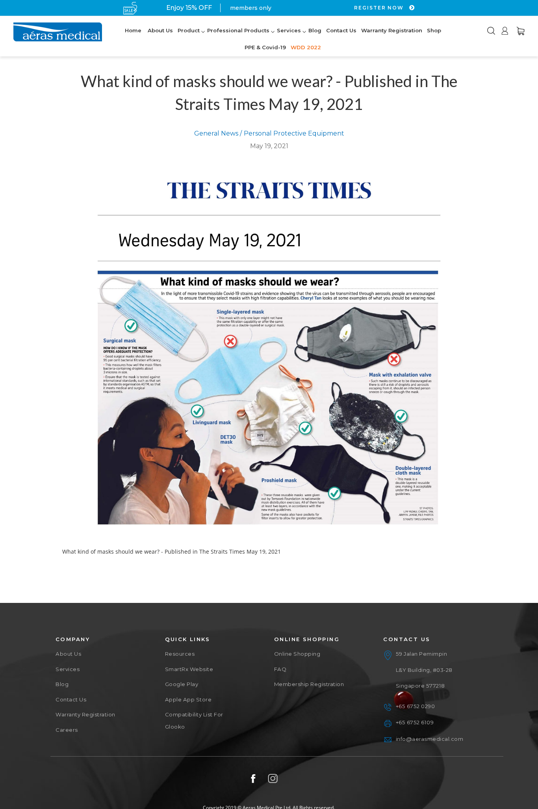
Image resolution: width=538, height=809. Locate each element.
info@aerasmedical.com (430, 739)
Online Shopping (297, 654)
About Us (68, 654)
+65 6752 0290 (415, 706)
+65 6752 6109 (415, 722)
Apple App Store (188, 699)
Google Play (182, 684)
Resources (180, 654)
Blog (62, 684)
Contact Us (71, 699)
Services (68, 669)
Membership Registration (309, 684)
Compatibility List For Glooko (194, 720)
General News (216, 133)
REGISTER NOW (379, 8)
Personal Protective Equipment (294, 133)
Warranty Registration (85, 714)
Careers (67, 730)
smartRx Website (189, 669)
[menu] (283, 39)
